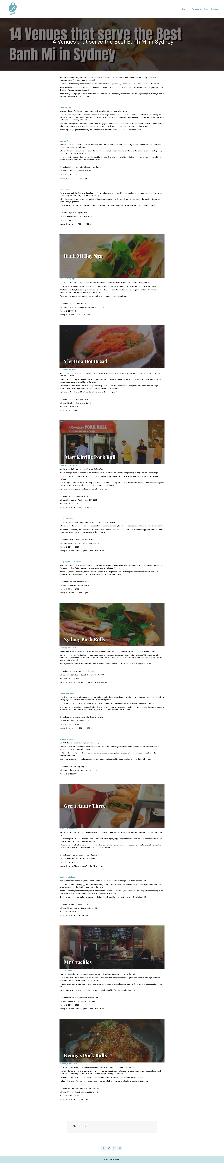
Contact (214, 9)
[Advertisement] (30, 91)
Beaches (185, 9)
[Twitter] (109, 1148)
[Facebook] (103, 1148)
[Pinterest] (119, 1148)
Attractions (196, 9)
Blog (206, 9)
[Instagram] (114, 1148)
